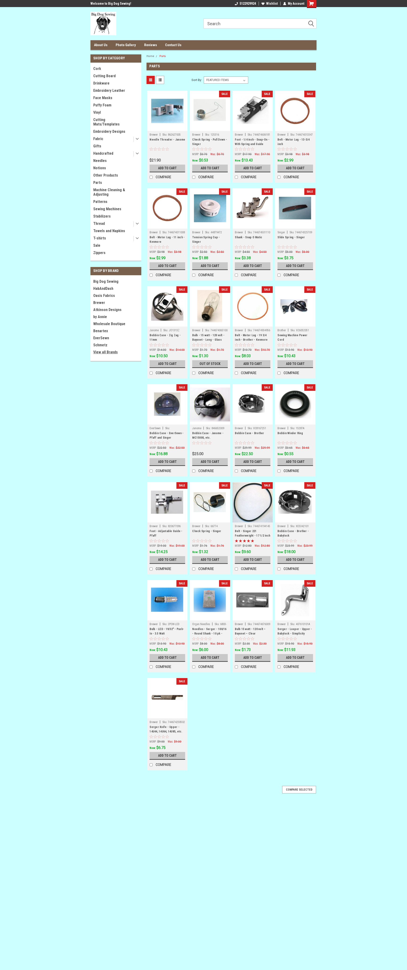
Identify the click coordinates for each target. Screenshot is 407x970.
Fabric (98, 139)
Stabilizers (102, 216)
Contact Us (173, 45)
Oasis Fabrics (104, 295)
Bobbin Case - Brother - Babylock (293, 533)
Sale (96, 245)
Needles (100, 160)
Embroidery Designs (109, 131)
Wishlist (272, 3)
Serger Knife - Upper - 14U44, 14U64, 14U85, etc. (166, 729)
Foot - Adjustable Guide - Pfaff (166, 533)
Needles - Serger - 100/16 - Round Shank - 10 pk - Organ (209, 633)
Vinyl (97, 112)
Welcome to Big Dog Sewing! (110, 3)
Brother (281, 330)
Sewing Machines (107, 209)
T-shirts (99, 238)
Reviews (150, 45)
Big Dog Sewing (105, 281)
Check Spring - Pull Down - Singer (209, 142)
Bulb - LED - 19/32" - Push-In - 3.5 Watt (167, 631)
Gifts (97, 146)
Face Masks (102, 98)
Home (150, 56)
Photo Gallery (126, 45)
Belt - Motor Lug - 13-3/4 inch (293, 142)
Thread (99, 223)
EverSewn (101, 338)
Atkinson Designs (107, 309)
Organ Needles (201, 624)
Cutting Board (104, 76)
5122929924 (248, 3)
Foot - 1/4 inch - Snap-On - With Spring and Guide (252, 142)
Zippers (99, 253)
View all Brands (105, 352)
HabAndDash (103, 288)
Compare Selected (299, 789)
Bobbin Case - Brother (249, 433)
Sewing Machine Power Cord (292, 337)
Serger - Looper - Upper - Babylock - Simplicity (294, 631)
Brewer (99, 302)
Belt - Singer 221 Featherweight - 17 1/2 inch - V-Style (252, 535)
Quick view (167, 127)
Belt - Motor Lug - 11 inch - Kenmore (167, 239)
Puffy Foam (102, 105)
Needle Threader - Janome (167, 139)
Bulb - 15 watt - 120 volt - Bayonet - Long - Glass (208, 337)
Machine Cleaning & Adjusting (109, 192)
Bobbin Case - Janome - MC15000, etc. (208, 435)
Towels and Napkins (109, 231)
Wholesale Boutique (109, 324)
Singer (281, 232)
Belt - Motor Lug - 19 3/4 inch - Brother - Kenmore (251, 337)
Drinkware (101, 83)
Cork (97, 68)
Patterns (100, 201)
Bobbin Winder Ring (290, 433)
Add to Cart (167, 168)
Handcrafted (103, 153)
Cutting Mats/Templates (106, 121)
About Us (100, 45)
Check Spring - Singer (206, 531)
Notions (99, 168)
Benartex (100, 331)
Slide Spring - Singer (291, 237)
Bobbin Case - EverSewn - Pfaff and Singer (166, 435)
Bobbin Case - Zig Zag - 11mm (165, 337)
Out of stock (209, 364)
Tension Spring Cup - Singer (206, 239)
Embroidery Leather (109, 90)
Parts (97, 182)
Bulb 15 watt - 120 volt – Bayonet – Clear (250, 631)
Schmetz (100, 345)
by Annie (100, 317)
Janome (154, 330)
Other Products (105, 175)
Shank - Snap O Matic (248, 237)
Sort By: (196, 80)
